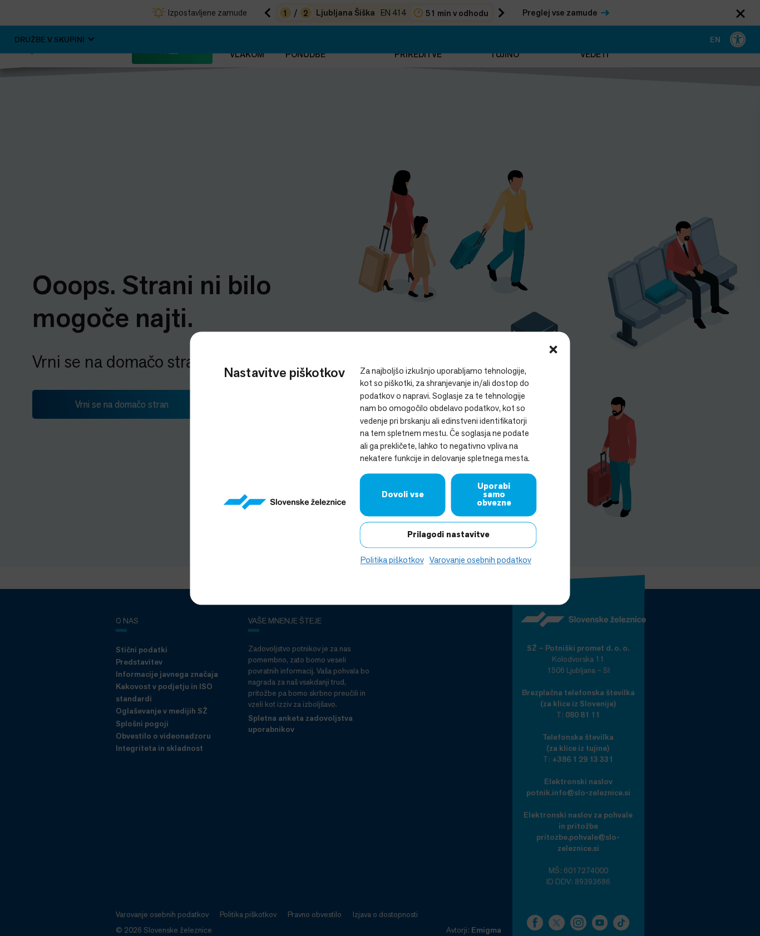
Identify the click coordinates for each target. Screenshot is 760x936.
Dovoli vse (403, 494)
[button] (553, 348)
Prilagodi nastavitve (448, 534)
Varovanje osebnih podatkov (480, 559)
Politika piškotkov (392, 559)
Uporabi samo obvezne (494, 494)
